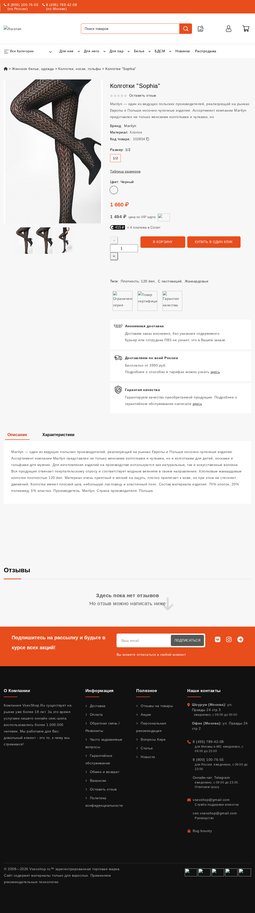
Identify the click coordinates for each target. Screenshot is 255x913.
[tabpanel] (127, 472)
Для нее (67, 51)
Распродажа (205, 51)
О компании (17, 690)
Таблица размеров (125, 171)
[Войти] (228, 28)
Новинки (182, 51)
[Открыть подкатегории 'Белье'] (149, 51)
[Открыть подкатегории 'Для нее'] (78, 51)
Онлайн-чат (202, 778)
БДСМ (160, 51)
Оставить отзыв (142, 95)
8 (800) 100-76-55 (23, 5)
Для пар (117, 51)
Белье (139, 51)
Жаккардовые (197, 281)
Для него (91, 51)
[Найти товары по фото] (200, 28)
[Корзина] (245, 28)
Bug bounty (202, 831)
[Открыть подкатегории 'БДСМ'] (170, 51)
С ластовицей (170, 281)
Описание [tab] (17, 435)
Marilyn (130, 126)
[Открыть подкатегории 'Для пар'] (128, 51)
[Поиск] (185, 29)
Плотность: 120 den (138, 281)
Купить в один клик (214, 242)
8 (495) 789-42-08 (61, 5)
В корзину (163, 242)
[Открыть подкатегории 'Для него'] (104, 51)
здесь (215, 372)
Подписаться (187, 640)
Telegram (222, 778)
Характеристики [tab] (58, 435)
